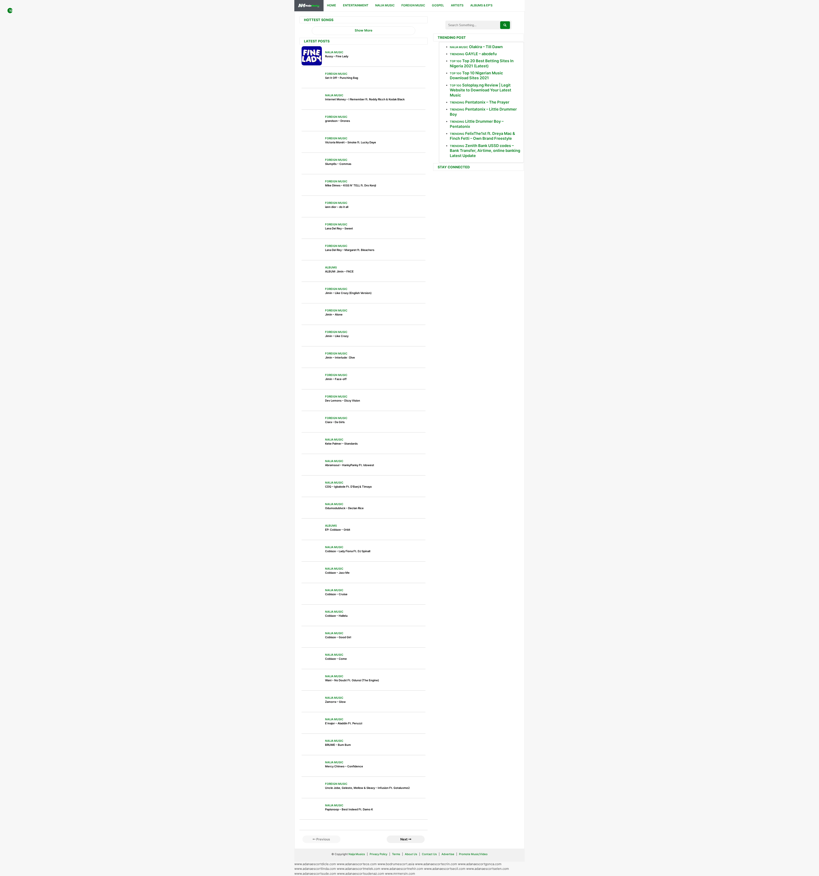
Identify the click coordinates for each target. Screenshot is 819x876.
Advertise (447, 854)
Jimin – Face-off (336, 379)
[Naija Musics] (309, 5)
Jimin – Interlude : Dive (340, 357)
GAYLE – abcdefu (481, 54)
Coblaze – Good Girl (338, 637)
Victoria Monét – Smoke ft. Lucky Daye (350, 142)
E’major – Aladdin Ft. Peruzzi (343, 723)
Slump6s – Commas (338, 164)
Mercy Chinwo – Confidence (344, 766)
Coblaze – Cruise (336, 594)
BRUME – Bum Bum (338, 744)
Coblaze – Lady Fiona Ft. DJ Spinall (347, 551)
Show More (363, 30)
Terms (396, 854)
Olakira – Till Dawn (486, 47)
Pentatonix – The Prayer (487, 102)
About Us (411, 854)
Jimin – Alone (334, 314)
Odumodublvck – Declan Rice (344, 508)
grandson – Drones (337, 120)
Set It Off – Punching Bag (341, 77)
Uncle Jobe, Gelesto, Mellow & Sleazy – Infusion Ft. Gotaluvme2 (367, 788)
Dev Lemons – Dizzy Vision (342, 400)
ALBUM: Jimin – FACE (339, 271)
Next (404, 839)
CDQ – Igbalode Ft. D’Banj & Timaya (348, 486)
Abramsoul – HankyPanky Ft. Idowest (349, 465)
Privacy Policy (378, 854)
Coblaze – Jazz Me (337, 572)
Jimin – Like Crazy (337, 336)
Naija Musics (357, 854)
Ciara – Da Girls (335, 422)
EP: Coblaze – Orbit (337, 529)
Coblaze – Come (336, 658)
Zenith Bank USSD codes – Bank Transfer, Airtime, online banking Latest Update (485, 150)
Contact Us (429, 854)
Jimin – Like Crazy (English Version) (348, 293)
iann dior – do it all (336, 207)
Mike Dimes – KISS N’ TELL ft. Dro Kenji (350, 185)
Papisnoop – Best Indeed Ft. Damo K (349, 809)
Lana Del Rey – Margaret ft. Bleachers (349, 250)
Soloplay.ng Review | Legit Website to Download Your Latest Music (480, 90)
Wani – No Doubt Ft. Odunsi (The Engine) (352, 680)
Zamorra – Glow (335, 701)
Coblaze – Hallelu (336, 615)
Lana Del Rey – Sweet (339, 228)
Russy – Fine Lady (336, 56)
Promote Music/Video (473, 854)
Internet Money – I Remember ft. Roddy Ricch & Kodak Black (365, 99)
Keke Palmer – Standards (341, 443)
